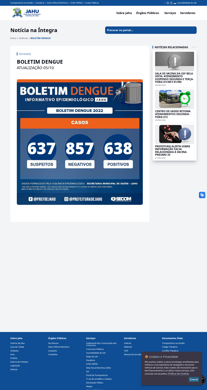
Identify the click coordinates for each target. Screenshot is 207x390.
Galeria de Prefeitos (19, 362)
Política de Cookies (178, 373)
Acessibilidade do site (187, 2)
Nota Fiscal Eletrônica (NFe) (98, 367)
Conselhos (53, 354)
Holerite (127, 343)
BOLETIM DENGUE (41, 38)
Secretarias (53, 343)
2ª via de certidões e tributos (99, 379)
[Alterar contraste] (175, 3)
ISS (87, 371)
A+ (168, 3)
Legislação (15, 365)
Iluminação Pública (94, 382)
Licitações (52, 350)
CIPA (126, 350)
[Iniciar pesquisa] (193, 30)
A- (171, 3)
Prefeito (13, 358)
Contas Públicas (92, 2)
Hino (12, 354)
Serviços (170, 13)
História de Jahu (17, 343)
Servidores (130, 338)
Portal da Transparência (97, 375)
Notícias (23, 38)
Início (13, 38)
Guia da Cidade (17, 347)
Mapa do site (92, 356)
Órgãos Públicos (57, 338)
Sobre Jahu (124, 13)
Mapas (89, 386)
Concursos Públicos (95, 349)
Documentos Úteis (172, 338)
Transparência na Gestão (21, 2)
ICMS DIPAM (76, 2)
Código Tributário (170, 347)
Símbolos (14, 350)
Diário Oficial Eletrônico (57, 2)
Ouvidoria (40, 2)
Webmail (128, 347)
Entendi (194, 379)
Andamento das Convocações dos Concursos (101, 344)
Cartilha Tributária (170, 350)
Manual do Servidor (133, 354)
